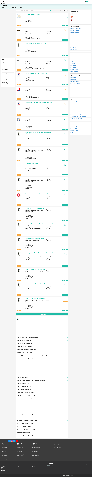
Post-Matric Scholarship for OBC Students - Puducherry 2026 (35, 178)
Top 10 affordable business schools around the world (77, 112)
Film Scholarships (72, 85)
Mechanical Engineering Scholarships (75, 83)
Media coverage (18, 465)
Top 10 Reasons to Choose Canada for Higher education (78, 116)
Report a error (33, 466)
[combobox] (8, 62)
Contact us (2, 468)
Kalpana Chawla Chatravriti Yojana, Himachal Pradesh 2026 (35, 238)
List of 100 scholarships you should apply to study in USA (78, 101)
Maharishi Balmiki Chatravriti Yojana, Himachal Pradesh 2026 (35, 283)
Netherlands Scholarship (20, 455)
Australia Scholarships (73, 61)
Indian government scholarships (74, 126)
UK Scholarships (72, 57)
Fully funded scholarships (74, 128)
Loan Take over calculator (57, 447)
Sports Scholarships (73, 77)
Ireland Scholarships (73, 65)
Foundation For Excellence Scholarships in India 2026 (34, 118)
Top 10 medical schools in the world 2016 (76, 110)
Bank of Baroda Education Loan (36, 447)
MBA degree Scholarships (74, 34)
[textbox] (8, 66)
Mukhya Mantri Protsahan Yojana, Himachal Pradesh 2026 (35, 269)
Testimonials (3, 466)
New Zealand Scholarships (74, 69)
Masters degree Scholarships (74, 32)
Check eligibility (65, 25)
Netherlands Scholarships (74, 71)
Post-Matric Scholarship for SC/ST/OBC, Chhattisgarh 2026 (35, 43)
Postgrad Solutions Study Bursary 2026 (32, 163)
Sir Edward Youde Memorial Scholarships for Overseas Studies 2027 (37, 193)
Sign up (88, 1)
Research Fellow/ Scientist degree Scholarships (77, 47)
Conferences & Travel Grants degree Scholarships (77, 45)
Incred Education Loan (35, 451)
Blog (2, 465)
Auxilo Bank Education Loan (35, 454)
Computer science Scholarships (74, 94)
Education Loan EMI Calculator (58, 444)
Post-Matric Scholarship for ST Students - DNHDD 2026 (34, 148)
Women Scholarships (73, 124)
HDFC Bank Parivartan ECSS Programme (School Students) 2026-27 (36, 73)
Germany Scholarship (20, 447)
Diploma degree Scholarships (74, 36)
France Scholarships (73, 67)
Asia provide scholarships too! (74, 103)
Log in (85, 1)
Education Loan (34, 444)
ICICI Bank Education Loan (35, 455)
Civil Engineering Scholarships (74, 81)
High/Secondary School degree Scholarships (76, 28)
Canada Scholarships (73, 63)
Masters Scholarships (5, 454)
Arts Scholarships (4, 444)
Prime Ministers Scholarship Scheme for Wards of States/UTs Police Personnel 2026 (40, 223)
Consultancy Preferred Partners (35, 465)
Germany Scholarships (73, 59)
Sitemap (17, 466)
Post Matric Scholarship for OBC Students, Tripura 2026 (34, 208)
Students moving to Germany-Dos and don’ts (76, 118)
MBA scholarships (4, 451)
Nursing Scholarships (73, 79)
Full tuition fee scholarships (74, 132)
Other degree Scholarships (74, 49)
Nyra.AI (41, 2)
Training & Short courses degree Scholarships (76, 43)
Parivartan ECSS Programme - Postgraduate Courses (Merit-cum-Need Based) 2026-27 (40, 88)
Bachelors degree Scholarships (74, 30)
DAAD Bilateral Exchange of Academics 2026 (33, 14)
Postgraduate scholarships (5, 459)
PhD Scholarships (4, 455)
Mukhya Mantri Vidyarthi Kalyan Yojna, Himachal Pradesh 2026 (35, 298)
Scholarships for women (5, 458)
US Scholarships (19, 444)
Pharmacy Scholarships (73, 87)
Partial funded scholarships (74, 130)
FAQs (2, 467)
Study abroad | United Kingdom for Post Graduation (77, 114)
